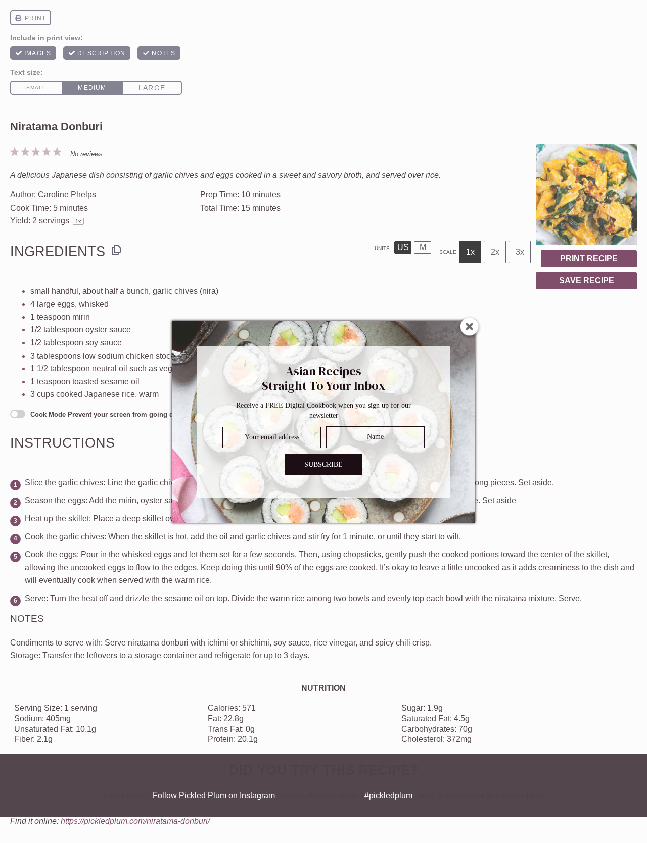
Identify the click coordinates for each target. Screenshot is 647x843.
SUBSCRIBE (323, 464)
